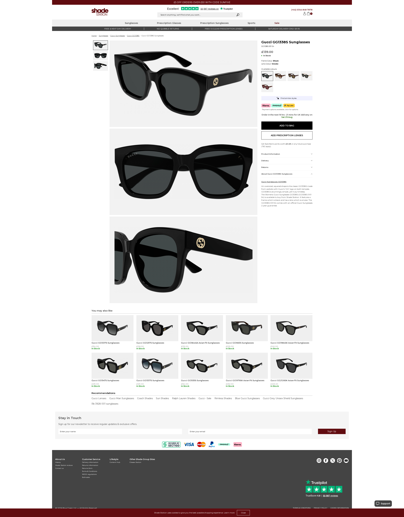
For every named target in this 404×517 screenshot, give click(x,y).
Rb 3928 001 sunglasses (105, 404)
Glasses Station (135, 462)
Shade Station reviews (64, 465)
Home (94, 36)
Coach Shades (145, 398)
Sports (251, 23)
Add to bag (286, 125)
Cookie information (339, 508)
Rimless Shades (223, 398)
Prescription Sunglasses (214, 23)
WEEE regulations (89, 474)
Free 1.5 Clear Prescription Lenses (223, 28)
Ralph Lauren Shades (183, 398)
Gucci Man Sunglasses (121, 398)
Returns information (90, 465)
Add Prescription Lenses (287, 135)
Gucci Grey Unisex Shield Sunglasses (283, 398)
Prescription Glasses (169, 23)
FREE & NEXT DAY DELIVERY (117, 28)
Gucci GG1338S (133, 36)
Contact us (59, 468)
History (58, 462)
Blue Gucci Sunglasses (247, 398)
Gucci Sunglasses (117, 36)
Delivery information (90, 462)
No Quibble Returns (168, 28)
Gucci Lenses (99, 398)
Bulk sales (86, 477)
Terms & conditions (302, 508)
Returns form (87, 468)
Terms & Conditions (89, 471)
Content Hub (115, 462)
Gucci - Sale (205, 398)
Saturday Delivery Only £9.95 (284, 28)
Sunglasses (131, 23)
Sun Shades (162, 398)
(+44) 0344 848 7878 (301, 10)
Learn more (229, 512)
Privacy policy (320, 508)
